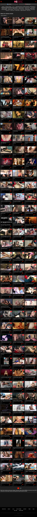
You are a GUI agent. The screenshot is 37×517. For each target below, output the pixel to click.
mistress (3, 6)
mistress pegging (4, 9)
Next (20, 488)
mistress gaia (10, 8)
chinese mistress (21, 7)
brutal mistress (33, 9)
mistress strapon (10, 9)
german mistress (21, 8)
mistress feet (27, 8)
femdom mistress (8, 6)
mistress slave (32, 8)
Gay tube (15, 510)
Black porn (21, 510)
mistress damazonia (16, 9)
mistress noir (7, 10)
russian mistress (27, 7)
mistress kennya (22, 9)
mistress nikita (29, 10)
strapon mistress (23, 10)
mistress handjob (4, 8)
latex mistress (27, 9)
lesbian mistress (15, 8)
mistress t (13, 6)
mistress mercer (12, 10)
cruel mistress (33, 7)
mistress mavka (17, 10)
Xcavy (17, 515)
